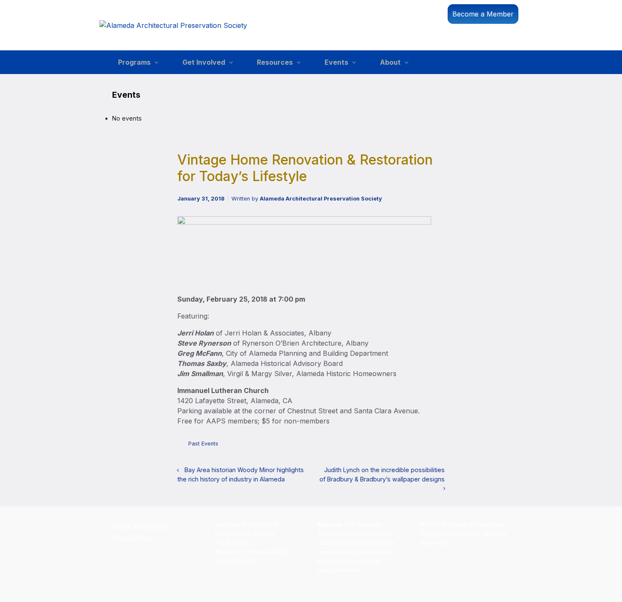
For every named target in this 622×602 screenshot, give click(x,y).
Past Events (203, 443)
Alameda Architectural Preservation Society (321, 198)
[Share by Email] (428, 446)
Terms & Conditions (140, 525)
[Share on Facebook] (403, 446)
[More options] (440, 446)
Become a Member (483, 14)
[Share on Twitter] (390, 446)
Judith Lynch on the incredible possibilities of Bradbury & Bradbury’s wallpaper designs (382, 474)
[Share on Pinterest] (415, 446)
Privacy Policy (131, 537)
